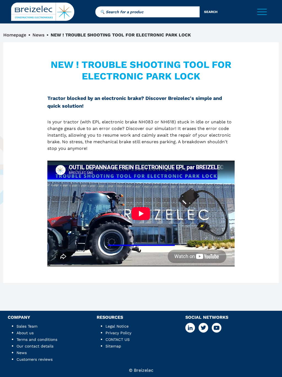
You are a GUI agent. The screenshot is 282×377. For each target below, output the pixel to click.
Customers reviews (35, 359)
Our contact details (35, 346)
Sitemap (113, 346)
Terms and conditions (37, 339)
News (38, 35)
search (211, 12)
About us (25, 333)
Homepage (14, 35)
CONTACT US (117, 339)
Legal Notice (117, 326)
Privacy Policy (118, 333)
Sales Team (27, 326)
